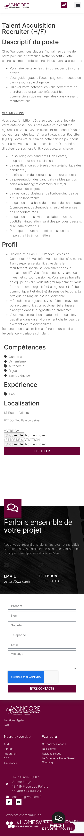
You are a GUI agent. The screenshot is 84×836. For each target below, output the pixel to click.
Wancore (49, 736)
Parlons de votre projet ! (57, 827)
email (10, 576)
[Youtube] (18, 802)
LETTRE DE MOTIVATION (22, 439)
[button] (77, 5)
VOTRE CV (11, 430)
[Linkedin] (9, 802)
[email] (6, 564)
